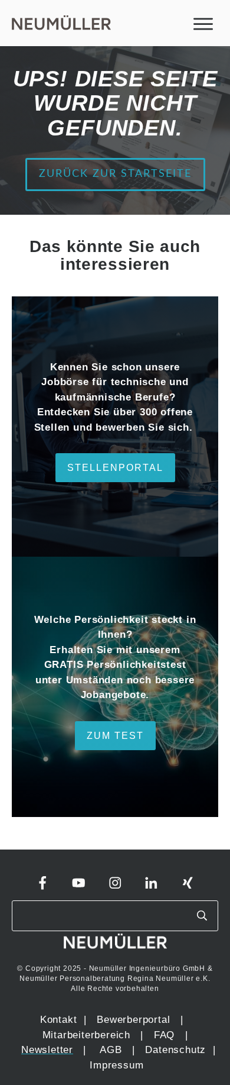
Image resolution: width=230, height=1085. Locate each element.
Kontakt (58, 1019)
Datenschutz (177, 1049)
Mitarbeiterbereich (88, 1035)
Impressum (116, 1065)
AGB (110, 1049)
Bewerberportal (133, 1019)
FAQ (164, 1035)
